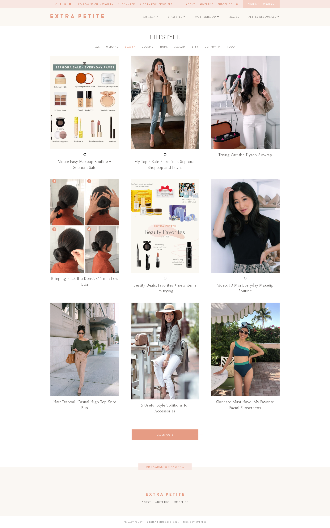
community (213, 46)
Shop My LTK (126, 4)
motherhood (205, 16)
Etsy (195, 46)
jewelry (180, 46)
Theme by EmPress (194, 522)
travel (234, 16)
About (190, 4)
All (97, 46)
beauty (130, 46)
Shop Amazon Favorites (155, 4)
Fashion (149, 16)
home (164, 46)
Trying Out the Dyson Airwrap (245, 155)
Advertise (206, 4)
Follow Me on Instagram (96, 4)
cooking (148, 46)
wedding (112, 46)
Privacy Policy (133, 522)
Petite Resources (262, 16)
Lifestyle (175, 16)
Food (231, 46)
